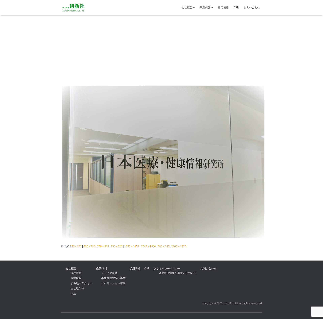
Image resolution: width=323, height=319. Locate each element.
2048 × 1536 (148, 246)
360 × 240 (163, 246)
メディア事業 (109, 273)
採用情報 (223, 7)
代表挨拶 (76, 273)
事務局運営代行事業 (113, 278)
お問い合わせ (252, 7)
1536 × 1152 (131, 246)
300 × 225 (89, 246)
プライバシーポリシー (167, 268)
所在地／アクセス (81, 283)
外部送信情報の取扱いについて (177, 273)
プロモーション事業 (113, 283)
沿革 (73, 293)
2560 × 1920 (178, 246)
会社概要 (187, 7)
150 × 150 (76, 246)
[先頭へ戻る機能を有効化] (316, 312)
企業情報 (76, 278)
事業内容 (205, 7)
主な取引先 (77, 288)
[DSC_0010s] (163, 161)
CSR (236, 7)
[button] (194, 7)
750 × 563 (103, 246)
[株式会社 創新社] (73, 7)
